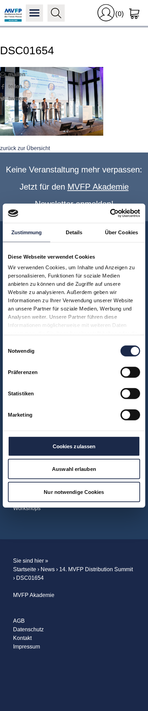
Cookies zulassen (74, 446)
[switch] (130, 371)
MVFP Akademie (13, 13)
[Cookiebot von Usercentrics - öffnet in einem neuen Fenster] (110, 213)
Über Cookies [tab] (121, 232)
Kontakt (22, 638)
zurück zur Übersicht (25, 148)
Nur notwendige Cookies (74, 492)
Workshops (27, 508)
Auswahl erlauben (74, 469)
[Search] (56, 13)
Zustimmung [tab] (26, 232)
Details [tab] (74, 232)
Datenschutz (28, 629)
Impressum (26, 647)
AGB (19, 621)
